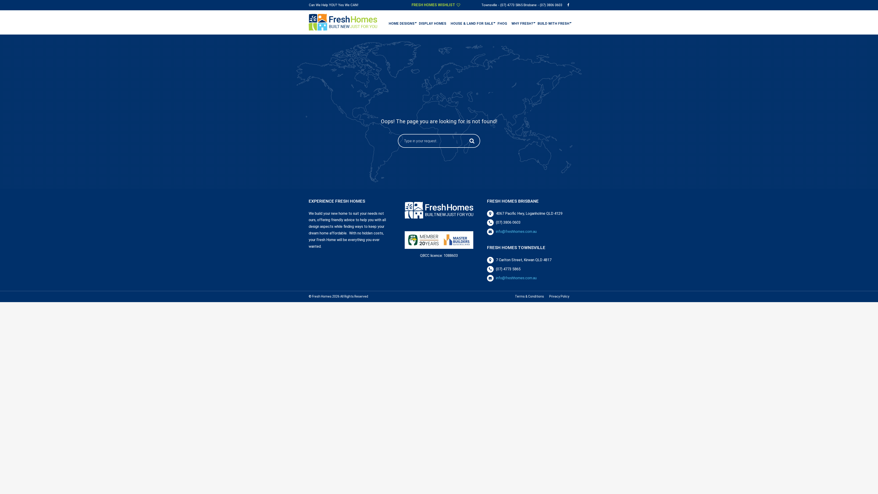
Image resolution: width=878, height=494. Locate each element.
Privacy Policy (559, 296)
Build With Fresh (553, 23)
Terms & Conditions (529, 296)
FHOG (502, 23)
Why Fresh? (522, 23)
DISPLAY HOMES (432, 23)
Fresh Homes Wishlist (434, 5)
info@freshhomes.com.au (516, 231)
